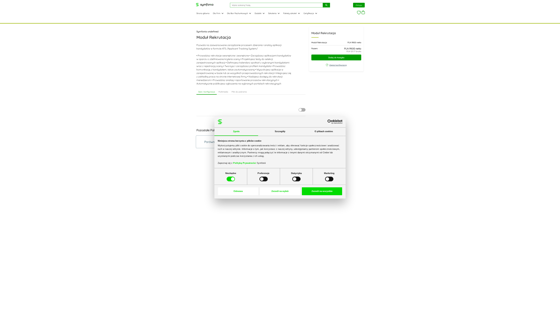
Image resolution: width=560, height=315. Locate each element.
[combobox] (275, 5)
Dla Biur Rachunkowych (237, 13)
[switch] (263, 179)
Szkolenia (272, 13)
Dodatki (258, 13)
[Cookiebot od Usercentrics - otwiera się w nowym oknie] (329, 122)
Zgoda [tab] (236, 131)
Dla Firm (216, 13)
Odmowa (238, 191)
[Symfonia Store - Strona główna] (204, 4)
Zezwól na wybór (280, 191)
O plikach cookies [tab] (324, 131)
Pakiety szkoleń (290, 13)
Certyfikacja (308, 13)
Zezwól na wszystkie (322, 191)
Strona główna (202, 13)
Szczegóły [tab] (280, 131)
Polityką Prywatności (245, 163)
